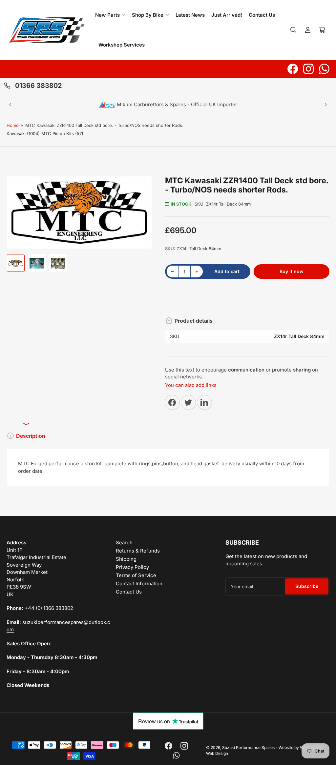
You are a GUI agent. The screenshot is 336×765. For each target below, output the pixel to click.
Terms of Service (136, 575)
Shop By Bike (147, 15)
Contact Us (262, 15)
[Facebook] (292, 69)
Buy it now (292, 271)
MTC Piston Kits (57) (62, 133)
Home (13, 125)
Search (124, 542)
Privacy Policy (132, 567)
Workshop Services (121, 45)
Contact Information (139, 583)
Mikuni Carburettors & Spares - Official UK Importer (176, 104)
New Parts (107, 15)
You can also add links (191, 385)
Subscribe (306, 586)
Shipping (126, 559)
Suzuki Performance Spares (248, 747)
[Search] (293, 30)
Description (30, 436)
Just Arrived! (226, 15)
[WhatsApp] (324, 69)
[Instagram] (308, 69)
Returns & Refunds (138, 551)
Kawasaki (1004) (23, 133)
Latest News (190, 15)
